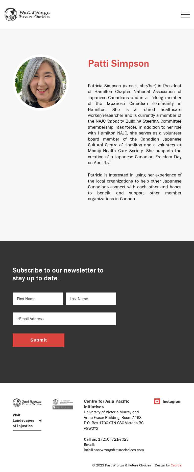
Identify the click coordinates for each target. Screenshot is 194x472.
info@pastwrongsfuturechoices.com (114, 449)
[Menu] (183, 14)
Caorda (176, 465)
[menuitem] (183, 14)
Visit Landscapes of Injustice (23, 420)
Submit (38, 340)
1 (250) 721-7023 (113, 439)
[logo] (27, 14)
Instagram (172, 401)
